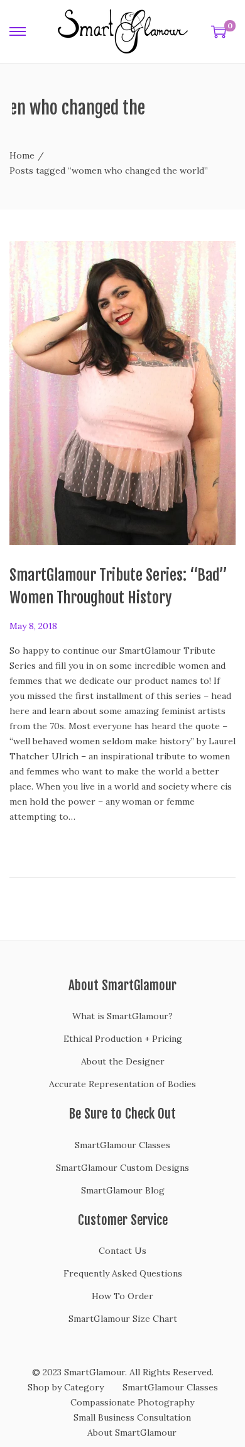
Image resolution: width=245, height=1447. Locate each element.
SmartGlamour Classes (122, 1145)
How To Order (122, 1296)
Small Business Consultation (132, 1417)
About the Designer (123, 1061)
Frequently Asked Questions (122, 1273)
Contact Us (122, 1250)
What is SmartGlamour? (122, 1016)
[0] (218, 31)
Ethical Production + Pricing (122, 1038)
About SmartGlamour (132, 1432)
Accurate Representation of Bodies (122, 1084)
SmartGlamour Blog (123, 1190)
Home (22, 155)
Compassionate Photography (132, 1402)
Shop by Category (66, 1387)
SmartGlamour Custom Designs (122, 1167)
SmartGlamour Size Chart (122, 1318)
